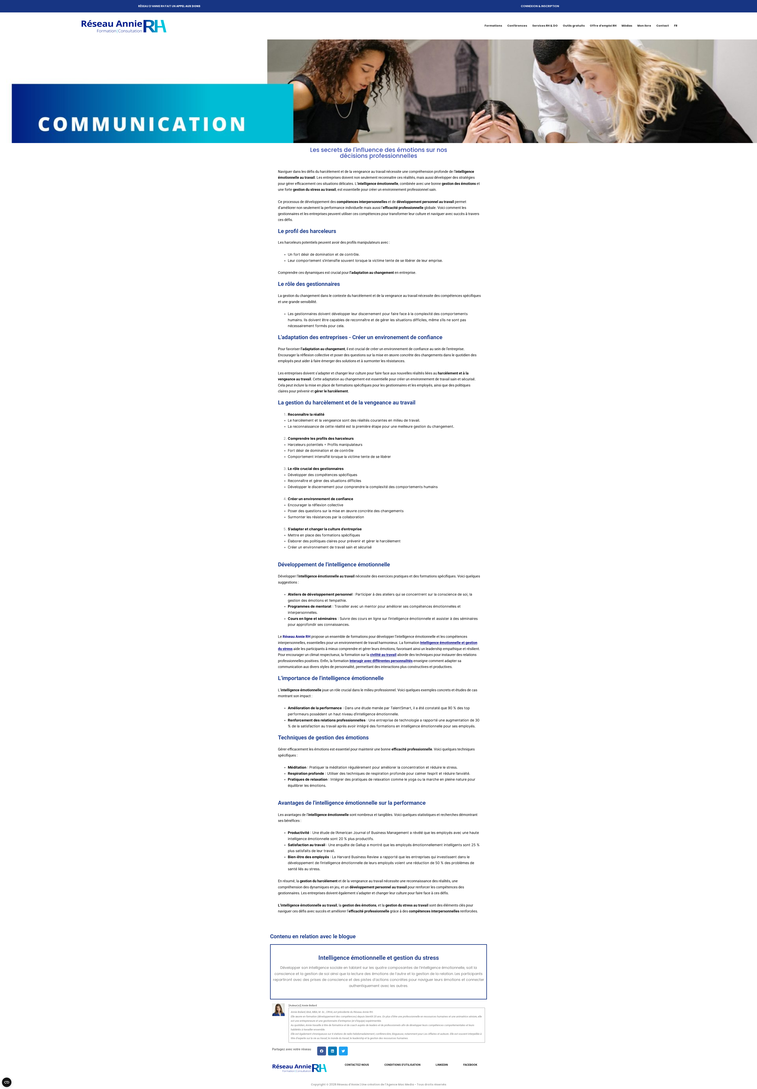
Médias (627, 26)
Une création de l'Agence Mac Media (388, 1084)
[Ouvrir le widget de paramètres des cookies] (6, 1082)
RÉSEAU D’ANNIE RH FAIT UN (169, 6)
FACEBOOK (470, 1064)
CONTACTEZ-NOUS (357, 1064)
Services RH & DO (545, 26)
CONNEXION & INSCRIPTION (540, 6)
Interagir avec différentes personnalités (381, 661)
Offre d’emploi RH (603, 26)
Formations (493, 26)
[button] (321, 1051)
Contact (662, 26)
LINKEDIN (442, 1064)
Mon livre (644, 26)
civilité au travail (383, 655)
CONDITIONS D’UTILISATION (402, 1064)
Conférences (517, 26)
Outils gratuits (574, 26)
